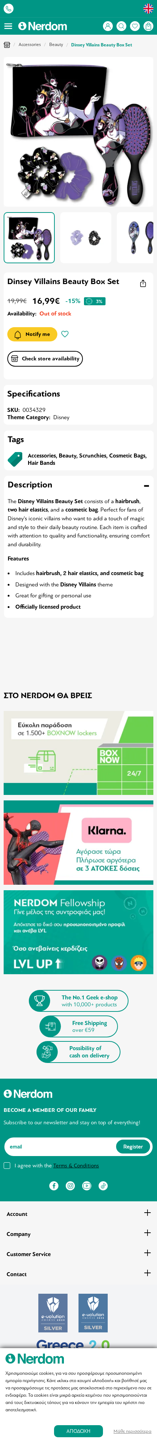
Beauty (56, 44)
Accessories (30, 44)
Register (133, 1146)
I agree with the (57, 1165)
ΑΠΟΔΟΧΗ (78, 1431)
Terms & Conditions (76, 1165)
